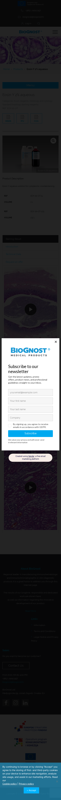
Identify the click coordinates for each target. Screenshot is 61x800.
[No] (57, 781)
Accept (32, 790)
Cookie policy (9, 783)
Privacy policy (26, 783)
